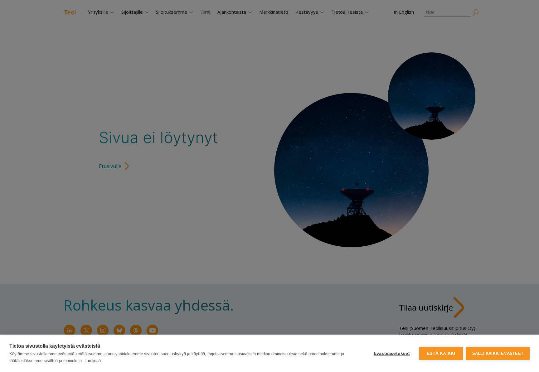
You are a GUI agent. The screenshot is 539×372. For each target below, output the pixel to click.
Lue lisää (93, 360)
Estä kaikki (441, 353)
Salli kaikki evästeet (497, 353)
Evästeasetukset (392, 353)
